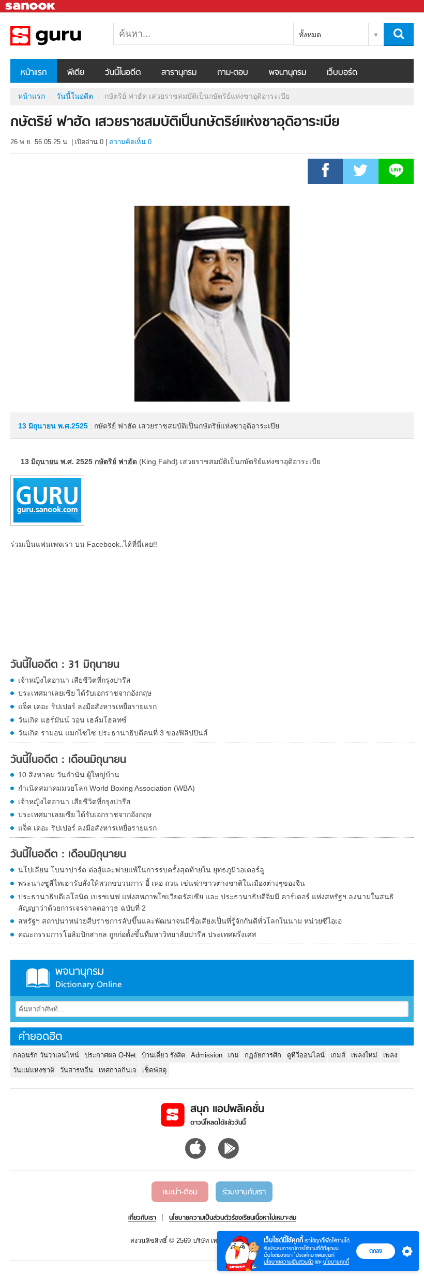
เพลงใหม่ (364, 1055)
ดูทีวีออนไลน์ (306, 1055)
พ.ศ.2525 (73, 426)
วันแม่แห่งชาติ (33, 1070)
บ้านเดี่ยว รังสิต (163, 1055)
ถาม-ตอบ (232, 73)
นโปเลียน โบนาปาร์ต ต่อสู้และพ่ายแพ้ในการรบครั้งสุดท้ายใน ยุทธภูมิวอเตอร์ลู (141, 870)
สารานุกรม (178, 73)
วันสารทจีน (76, 1070)
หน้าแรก (34, 73)
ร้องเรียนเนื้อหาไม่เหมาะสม (264, 1218)
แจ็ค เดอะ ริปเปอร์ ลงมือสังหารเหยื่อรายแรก (87, 706)
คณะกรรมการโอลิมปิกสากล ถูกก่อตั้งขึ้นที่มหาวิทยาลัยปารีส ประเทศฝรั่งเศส (137, 934)
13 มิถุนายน (38, 426)
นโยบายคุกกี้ (336, 1262)
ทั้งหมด (310, 34)
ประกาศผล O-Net (110, 1055)
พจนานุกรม (287, 73)
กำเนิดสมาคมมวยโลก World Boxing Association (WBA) (106, 788)
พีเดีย (75, 73)
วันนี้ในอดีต (123, 73)
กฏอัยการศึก (263, 1055)
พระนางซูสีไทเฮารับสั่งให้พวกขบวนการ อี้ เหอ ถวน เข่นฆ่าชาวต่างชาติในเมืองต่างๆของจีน (161, 883)
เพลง (390, 1055)
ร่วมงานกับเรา (244, 1192)
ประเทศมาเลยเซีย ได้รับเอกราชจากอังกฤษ (85, 693)
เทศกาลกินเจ (118, 1070)
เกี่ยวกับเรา (142, 1218)
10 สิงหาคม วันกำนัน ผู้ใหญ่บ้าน (68, 775)
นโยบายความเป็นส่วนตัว (288, 1262)
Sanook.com (31, 6)
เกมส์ (337, 1055)
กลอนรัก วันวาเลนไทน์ (46, 1055)
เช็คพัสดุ (154, 1070)
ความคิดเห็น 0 (130, 142)
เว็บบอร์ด (342, 73)
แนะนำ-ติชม (180, 1192)
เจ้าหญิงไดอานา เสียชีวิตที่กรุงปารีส (74, 680)
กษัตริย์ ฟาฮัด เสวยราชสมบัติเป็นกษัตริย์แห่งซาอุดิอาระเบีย (64, 36)
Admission (206, 1055)
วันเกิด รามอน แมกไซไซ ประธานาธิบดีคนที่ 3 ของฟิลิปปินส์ (113, 733)
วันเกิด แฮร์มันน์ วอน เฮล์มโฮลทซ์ (72, 720)
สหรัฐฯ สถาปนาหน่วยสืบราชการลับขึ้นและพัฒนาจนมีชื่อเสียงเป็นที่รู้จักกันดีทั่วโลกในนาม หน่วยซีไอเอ (180, 921)
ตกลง (375, 1251)
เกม (233, 1055)
